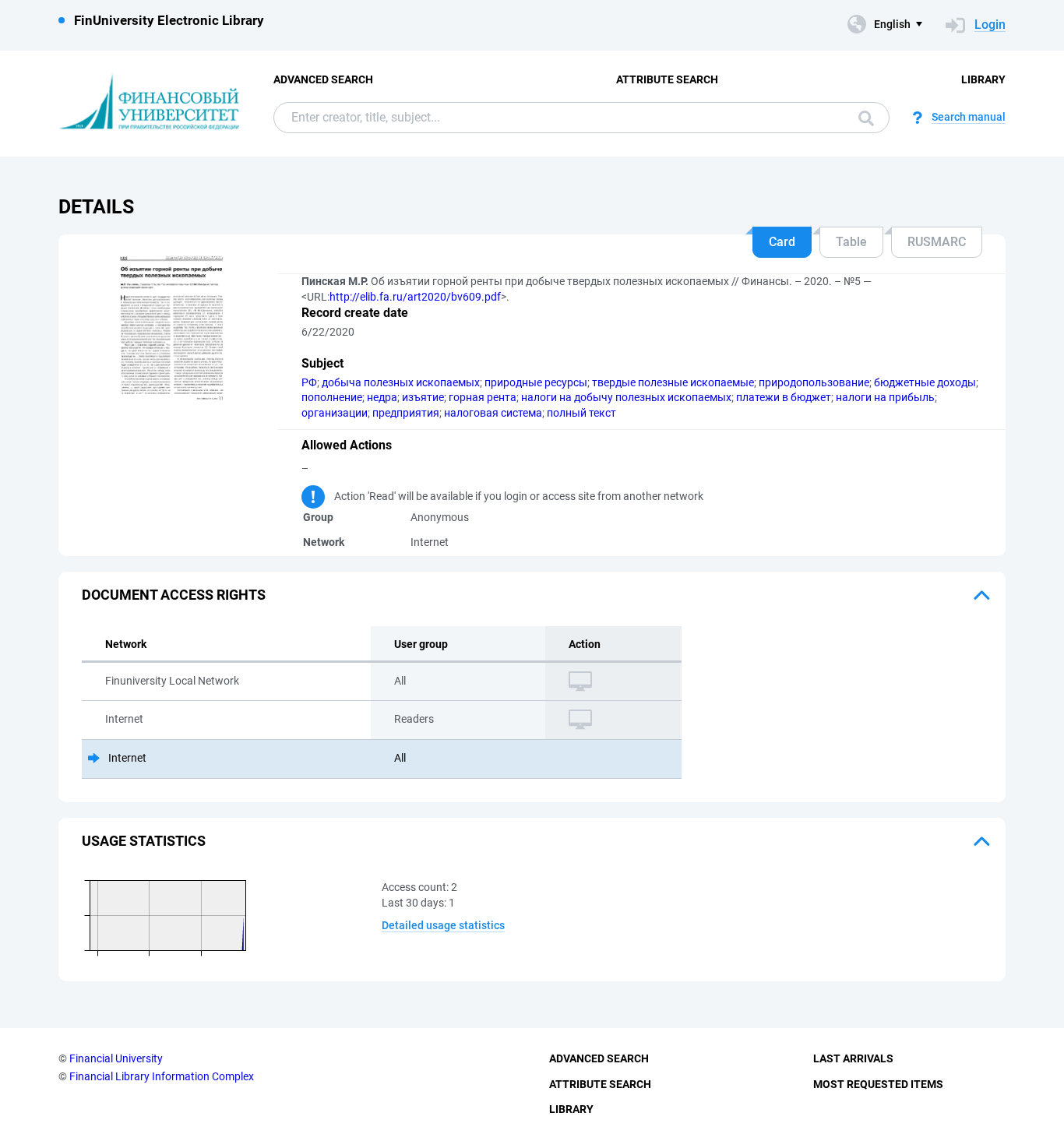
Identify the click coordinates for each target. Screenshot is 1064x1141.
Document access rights (174, 594)
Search (862, 117)
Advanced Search (323, 79)
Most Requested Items (878, 1084)
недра (382, 397)
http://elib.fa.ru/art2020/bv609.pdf (415, 297)
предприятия (405, 413)
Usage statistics (144, 841)
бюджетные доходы (925, 382)
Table (851, 241)
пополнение (331, 397)
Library (983, 79)
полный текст (581, 413)
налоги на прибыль (885, 397)
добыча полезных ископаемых (401, 382)
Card (782, 241)
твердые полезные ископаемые (673, 382)
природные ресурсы (535, 382)
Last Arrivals (853, 1058)
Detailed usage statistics (443, 925)
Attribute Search (667, 79)
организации (334, 413)
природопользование (814, 382)
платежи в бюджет (783, 397)
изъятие (423, 397)
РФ (309, 382)
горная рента (482, 397)
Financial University (116, 1058)
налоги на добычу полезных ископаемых (626, 397)
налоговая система (493, 413)
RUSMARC (936, 241)
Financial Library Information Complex (161, 1076)
